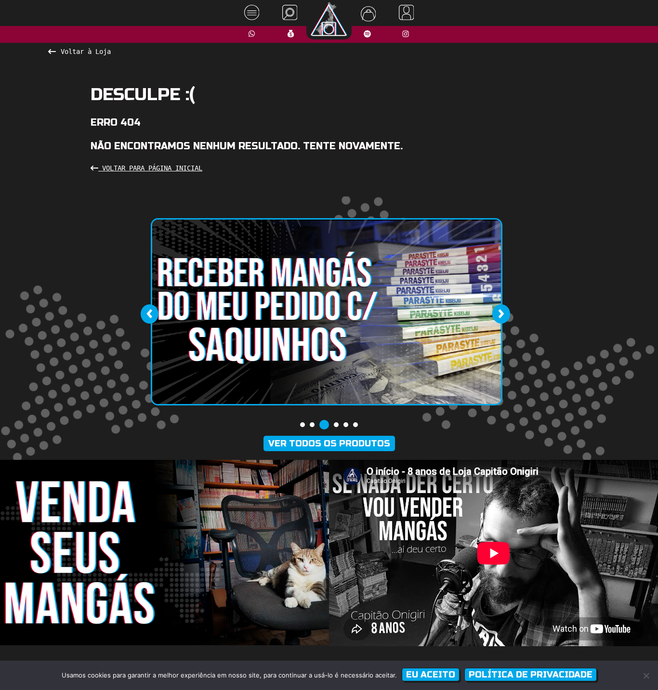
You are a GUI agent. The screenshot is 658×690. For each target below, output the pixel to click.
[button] (302, 424)
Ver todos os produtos (329, 443)
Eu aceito (430, 674)
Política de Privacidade (530, 674)
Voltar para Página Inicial (150, 168)
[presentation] (149, 314)
